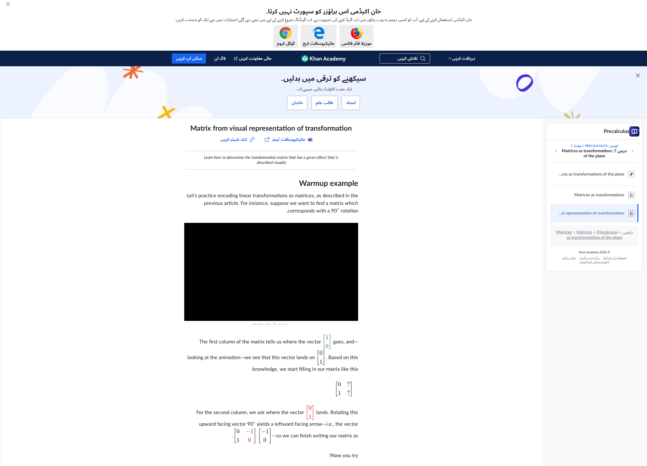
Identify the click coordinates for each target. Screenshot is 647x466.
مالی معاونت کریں (255, 58)
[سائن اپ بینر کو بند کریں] (638, 75)
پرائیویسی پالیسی (589, 257)
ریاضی (627, 232)
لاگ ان (220, 58)
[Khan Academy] (324, 58)
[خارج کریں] (8, 4)
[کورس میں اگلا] (556, 151)
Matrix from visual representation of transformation (591, 213)
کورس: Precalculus (601, 145)
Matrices (584, 232)
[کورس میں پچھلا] (633, 151)
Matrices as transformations (599, 195)
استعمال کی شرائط (615, 257)
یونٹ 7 (576, 145)
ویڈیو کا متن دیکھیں (270, 323)
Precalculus (607, 232)
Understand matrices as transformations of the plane (591, 174)
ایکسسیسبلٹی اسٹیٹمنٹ (594, 261)
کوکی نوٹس (568, 257)
